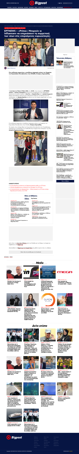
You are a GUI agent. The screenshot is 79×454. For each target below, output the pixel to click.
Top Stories (34, 198)
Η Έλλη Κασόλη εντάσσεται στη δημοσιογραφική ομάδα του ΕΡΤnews (28, 185)
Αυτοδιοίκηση (47, 442)
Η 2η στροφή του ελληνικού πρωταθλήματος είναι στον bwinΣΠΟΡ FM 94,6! (41, 203)
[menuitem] (9, 7)
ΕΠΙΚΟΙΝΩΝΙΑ (29, 451)
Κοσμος (26, 7)
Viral (55, 438)
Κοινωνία (36, 443)
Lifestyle (40, 7)
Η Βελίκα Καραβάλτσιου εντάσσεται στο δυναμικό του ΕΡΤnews (26, 187)
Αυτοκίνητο (46, 445)
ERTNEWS (6, 257)
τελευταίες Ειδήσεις (21, 243)
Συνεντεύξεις (37, 445)
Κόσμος (35, 442)
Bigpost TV (56, 443)
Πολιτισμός (56, 440)
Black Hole (46, 437)
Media (35, 7)
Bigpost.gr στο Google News (25, 248)
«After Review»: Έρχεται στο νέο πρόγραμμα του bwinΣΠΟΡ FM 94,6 (39, 218)
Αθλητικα (53, 7)
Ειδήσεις (27, 198)
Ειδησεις (9, 7)
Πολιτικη (14, 7)
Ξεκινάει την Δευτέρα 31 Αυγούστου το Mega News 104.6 (19, 221)
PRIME (11, 257)
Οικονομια (20, 7)
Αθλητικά (46, 443)
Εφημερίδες (56, 445)
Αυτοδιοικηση (47, 7)
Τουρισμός (56, 442)
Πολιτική (36, 438)
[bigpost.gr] (38, 5)
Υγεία (45, 447)
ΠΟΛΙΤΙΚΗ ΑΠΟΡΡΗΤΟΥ (22, 451)
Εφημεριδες (60, 7)
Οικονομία (36, 440)
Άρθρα (35, 447)
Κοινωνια (31, 7)
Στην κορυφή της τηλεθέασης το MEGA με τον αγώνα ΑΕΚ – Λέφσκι (41, 214)
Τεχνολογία (56, 437)
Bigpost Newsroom (11, 68)
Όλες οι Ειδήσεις (65, 181)
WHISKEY (70, 451)
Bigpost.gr (20, 244)
